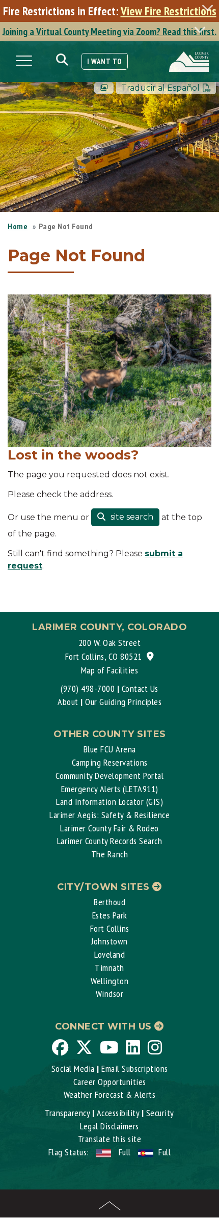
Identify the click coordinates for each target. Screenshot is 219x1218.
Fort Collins (109, 928)
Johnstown (109, 941)
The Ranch (109, 854)
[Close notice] (210, 7)
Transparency (67, 1113)
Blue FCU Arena (110, 749)
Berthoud (109, 902)
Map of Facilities (110, 670)
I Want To (104, 61)
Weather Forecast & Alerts (110, 1094)
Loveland (109, 954)
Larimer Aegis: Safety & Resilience (109, 815)
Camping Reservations (110, 762)
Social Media (73, 1068)
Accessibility (118, 1113)
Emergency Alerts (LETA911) (109, 789)
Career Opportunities (109, 1082)
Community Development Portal (109, 775)
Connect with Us (104, 1026)
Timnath (109, 967)
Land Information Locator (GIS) (109, 801)
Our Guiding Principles (123, 702)
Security (160, 1113)
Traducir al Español (160, 88)
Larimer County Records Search (109, 841)
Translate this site (110, 1139)
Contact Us (140, 688)
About (68, 702)
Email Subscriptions (134, 1068)
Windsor (110, 993)
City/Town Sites (104, 886)
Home (18, 226)
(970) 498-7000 (88, 688)
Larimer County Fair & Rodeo (109, 828)
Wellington (109, 981)
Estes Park (109, 915)
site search (130, 517)
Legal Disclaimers (109, 1126)
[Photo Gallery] (104, 88)
